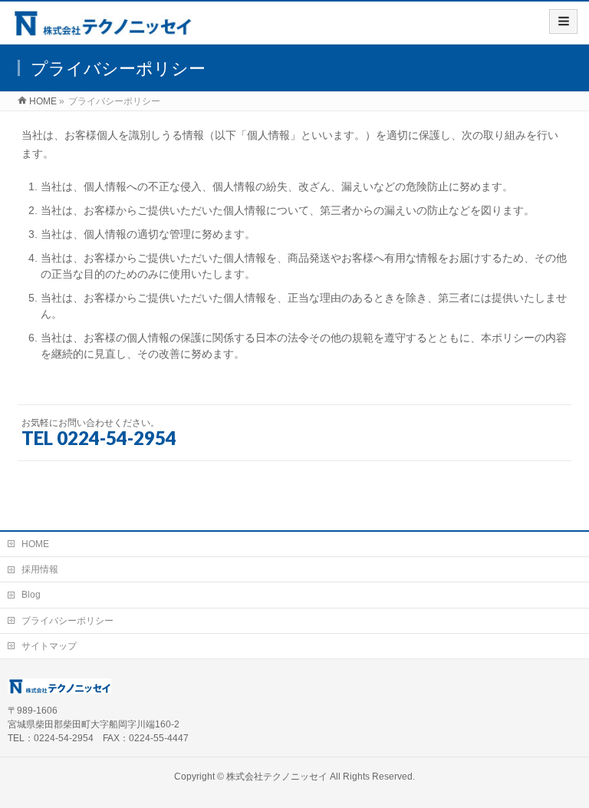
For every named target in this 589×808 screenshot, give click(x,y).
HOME (35, 544)
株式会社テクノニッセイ (276, 776)
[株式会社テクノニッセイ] (102, 28)
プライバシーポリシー (67, 620)
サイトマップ (49, 646)
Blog (31, 594)
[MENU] (563, 21)
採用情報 (39, 569)
